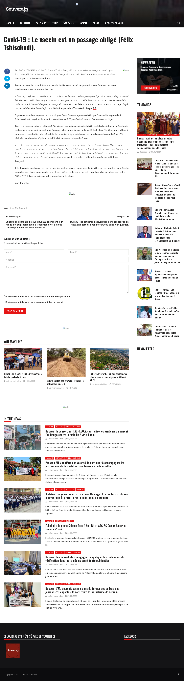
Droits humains (164, 135)
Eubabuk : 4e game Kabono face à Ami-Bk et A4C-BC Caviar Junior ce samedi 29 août (85, 527)
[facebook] (7, 71)
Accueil (10, 23)
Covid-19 (13, 207)
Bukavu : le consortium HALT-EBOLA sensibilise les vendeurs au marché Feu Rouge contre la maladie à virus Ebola (86, 433)
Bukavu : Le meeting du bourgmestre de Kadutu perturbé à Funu (23, 375)
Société (83, 23)
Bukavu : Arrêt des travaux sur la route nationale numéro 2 (65, 382)
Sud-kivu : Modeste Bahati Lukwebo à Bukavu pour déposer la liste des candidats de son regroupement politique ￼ (167, 234)
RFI (94, 108)
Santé (68, 426)
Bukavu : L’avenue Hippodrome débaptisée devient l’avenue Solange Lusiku (166, 276)
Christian (143, 152)
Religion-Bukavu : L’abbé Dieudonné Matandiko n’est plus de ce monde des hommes (167, 312)
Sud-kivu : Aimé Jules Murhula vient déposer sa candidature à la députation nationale (166, 214)
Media (68, 458)
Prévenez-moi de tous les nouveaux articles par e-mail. (35, 302)
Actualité (25, 23)
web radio (69, 23)
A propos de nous (114, 23)
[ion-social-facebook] (178, 674)
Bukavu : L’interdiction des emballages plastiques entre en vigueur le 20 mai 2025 (108, 377)
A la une (50, 426)
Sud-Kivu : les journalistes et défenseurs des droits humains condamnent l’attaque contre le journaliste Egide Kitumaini (167, 256)
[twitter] (7, 78)
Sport (96, 23)
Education (70, 489)
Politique (41, 23)
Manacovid (23, 207)
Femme (55, 23)
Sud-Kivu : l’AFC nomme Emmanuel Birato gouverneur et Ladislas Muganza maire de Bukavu (167, 331)
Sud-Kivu (76, 426)
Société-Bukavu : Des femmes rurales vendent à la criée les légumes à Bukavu (167, 294)
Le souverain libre (13, 381)
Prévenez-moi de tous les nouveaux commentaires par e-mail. (39, 296)
